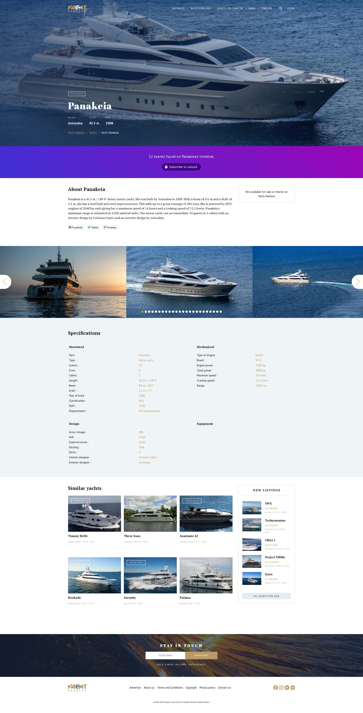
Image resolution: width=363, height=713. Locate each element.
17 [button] (197, 312)
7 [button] (163, 312)
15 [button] (190, 312)
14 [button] (186, 312)
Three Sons (132, 536)
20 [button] (207, 312)
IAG (125, 603)
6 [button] (159, 312)
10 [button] (173, 312)
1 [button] (142, 312)
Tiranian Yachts (187, 541)
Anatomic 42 (189, 536)
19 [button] (203, 312)
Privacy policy (207, 687)
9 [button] (169, 312)
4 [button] (152, 312)
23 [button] (217, 312)
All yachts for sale (266, 596)
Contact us (224, 687)
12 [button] (180, 312)
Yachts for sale (200, 8)
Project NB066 (275, 557)
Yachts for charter (230, 8)
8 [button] (166, 312)
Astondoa (75, 123)
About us (149, 687)
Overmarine (270, 529)
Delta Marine (74, 603)
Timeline (266, 8)
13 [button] (183, 312)
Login (291, 8)
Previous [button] (5, 282)
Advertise (135, 687)
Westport (128, 541)
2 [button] (146, 312)
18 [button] (200, 312)
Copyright (191, 687)
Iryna (268, 574)
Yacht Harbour (77, 9)
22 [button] (214, 312)
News (252, 8)
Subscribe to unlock (183, 167)
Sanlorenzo (270, 548)
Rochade (74, 597)
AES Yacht (269, 565)
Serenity (130, 597)
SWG (268, 503)
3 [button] (149, 312)
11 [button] (176, 312)
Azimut (268, 512)
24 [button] (221, 312)
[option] (63, 282)
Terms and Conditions (170, 687)
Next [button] (357, 282)
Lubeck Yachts (74, 541)
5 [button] (156, 312)
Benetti (183, 603)
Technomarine (275, 520)
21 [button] (210, 312)
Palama (185, 597)
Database (178, 8)
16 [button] (193, 312)
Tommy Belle (78, 536)
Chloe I (270, 540)
